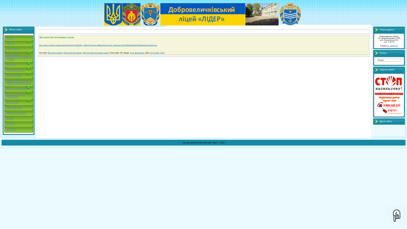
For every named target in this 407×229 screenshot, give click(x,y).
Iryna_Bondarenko (137, 53)
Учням (9, 119)
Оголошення (12, 49)
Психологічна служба (16, 89)
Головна (10, 38)
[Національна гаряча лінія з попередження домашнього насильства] (389, 114)
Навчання (10, 65)
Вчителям (10, 129)
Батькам (10, 124)
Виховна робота (13, 76)
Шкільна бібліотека (15, 113)
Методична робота (15, 70)
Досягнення (11, 102)
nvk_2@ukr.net (392, 46)
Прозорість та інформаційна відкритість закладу (18, 57)
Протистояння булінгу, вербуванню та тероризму (18, 82)
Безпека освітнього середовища (15, 95)
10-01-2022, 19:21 (157, 53)
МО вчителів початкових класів (95, 53)
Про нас (10, 43)
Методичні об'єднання (73, 53)
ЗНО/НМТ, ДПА (14, 108)
